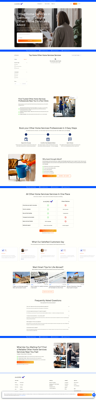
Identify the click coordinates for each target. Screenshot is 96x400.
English (17, 75)
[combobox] (76, 55)
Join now (75, 3)
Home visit (17, 68)
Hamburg (16, 384)
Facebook (66, 384)
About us (53, 3)
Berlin (16, 382)
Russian (17, 77)
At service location (18, 66)
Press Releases (76, 385)
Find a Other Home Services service (25, 362)
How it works (47, 3)
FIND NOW (30, 40)
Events (75, 384)
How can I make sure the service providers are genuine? (37, 306)
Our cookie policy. (23, 395)
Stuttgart (21, 384)
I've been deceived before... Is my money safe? (36, 315)
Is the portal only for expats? (32, 327)
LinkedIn (66, 385)
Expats (66, 387)
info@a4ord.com (52, 386)
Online (17, 64)
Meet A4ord (76, 382)
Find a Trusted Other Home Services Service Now (48, 231)
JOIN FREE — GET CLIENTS (64, 175)
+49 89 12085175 (52, 388)
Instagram (66, 382)
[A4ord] (18, 4)
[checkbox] (15, 64)
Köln (15, 389)
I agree (85, 394)
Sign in (71, 3)
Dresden (21, 389)
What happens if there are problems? (34, 321)
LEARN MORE (49, 175)
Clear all (25, 59)
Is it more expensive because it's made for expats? (36, 311)
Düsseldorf (22, 382)
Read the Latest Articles (48, 291)
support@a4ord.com (77, 390)
